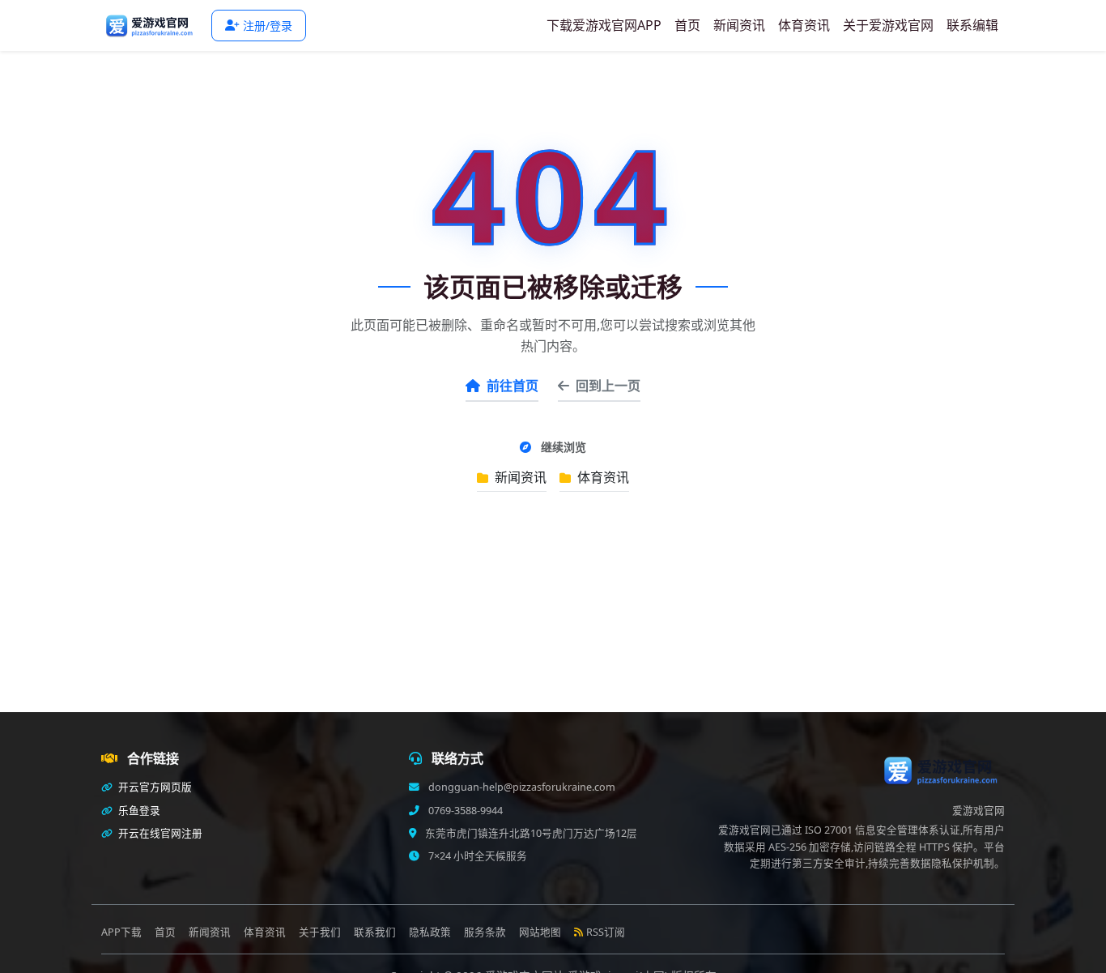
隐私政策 (430, 932)
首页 (687, 25)
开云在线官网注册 (159, 833)
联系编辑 (972, 25)
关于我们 (320, 932)
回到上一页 (608, 386)
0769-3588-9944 (464, 810)
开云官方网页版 (154, 787)
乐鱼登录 (138, 810)
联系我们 (375, 932)
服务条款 (485, 932)
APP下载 (121, 932)
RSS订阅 (605, 932)
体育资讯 (804, 25)
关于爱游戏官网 (888, 25)
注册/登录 (267, 25)
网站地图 (540, 932)
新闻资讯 (739, 25)
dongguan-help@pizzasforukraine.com (520, 787)
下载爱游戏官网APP (604, 25)
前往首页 (512, 386)
